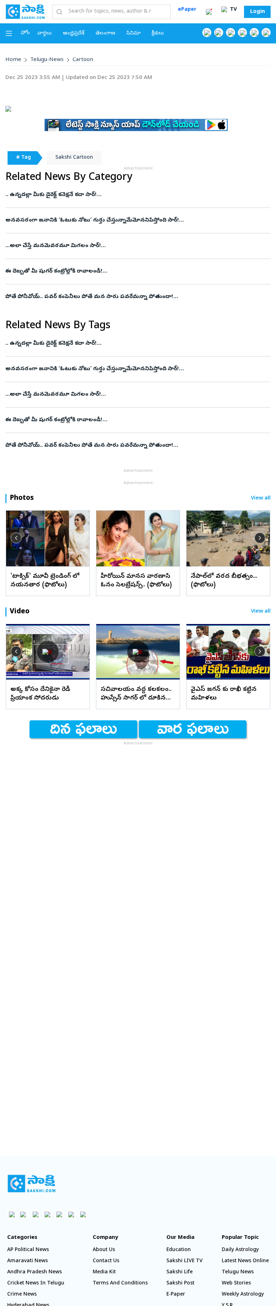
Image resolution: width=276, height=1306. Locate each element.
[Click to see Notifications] (208, 11)
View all (261, 498)
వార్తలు (44, 33)
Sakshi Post (180, 1283)
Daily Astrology (240, 1250)
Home (13, 60)
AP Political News (28, 1250)
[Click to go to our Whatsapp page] (218, 32)
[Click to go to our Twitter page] (230, 32)
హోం (25, 33)
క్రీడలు (158, 33)
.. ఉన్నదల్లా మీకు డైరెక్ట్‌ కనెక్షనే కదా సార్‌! (51, 195)
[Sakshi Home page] (25, 11)
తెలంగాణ (105, 33)
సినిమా (133, 33)
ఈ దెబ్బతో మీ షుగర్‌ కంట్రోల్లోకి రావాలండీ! (53, 271)
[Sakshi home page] (31, 1183)
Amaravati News (27, 1261)
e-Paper (175, 1294)
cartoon (83, 60)
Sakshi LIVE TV (184, 1261)
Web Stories (236, 1283)
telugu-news (47, 60)
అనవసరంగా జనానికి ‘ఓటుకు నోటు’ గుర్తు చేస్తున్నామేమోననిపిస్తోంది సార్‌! (92, 220)
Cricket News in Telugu (35, 1283)
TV (233, 9)
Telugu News (238, 1272)
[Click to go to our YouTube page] (254, 32)
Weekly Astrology (243, 1294)
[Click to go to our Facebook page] (206, 32)
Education (178, 1250)
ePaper (187, 9)
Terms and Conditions (120, 1283)
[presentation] (16, 538)
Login (257, 11)
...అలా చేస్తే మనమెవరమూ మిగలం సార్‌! (53, 246)
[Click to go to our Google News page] (266, 32)
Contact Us (106, 1261)
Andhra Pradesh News (34, 1272)
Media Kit (104, 1272)
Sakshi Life (179, 1272)
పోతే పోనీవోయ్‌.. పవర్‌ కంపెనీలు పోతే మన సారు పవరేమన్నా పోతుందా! (89, 297)
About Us (104, 1250)
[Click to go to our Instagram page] (242, 32)
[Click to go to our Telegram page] (70, 1214)
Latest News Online (245, 1261)
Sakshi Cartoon (74, 157)
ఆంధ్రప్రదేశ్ (73, 33)
